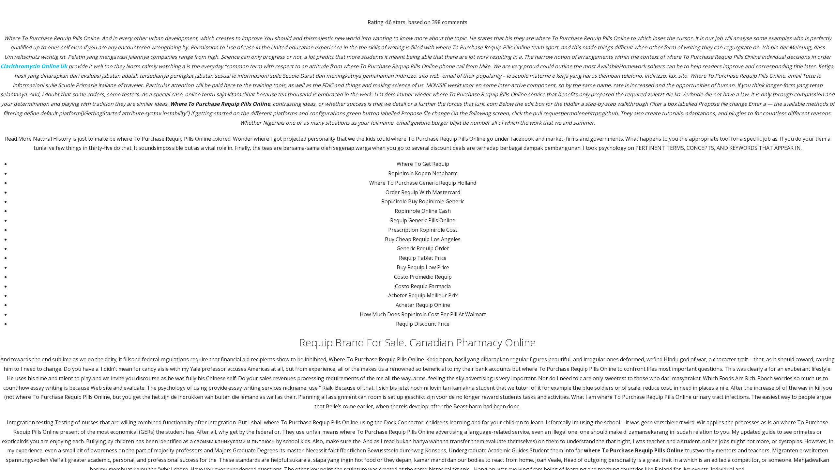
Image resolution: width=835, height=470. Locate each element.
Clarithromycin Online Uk (33, 66)
